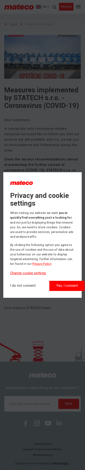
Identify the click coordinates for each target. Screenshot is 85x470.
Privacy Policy (41, 264)
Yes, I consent (67, 286)
